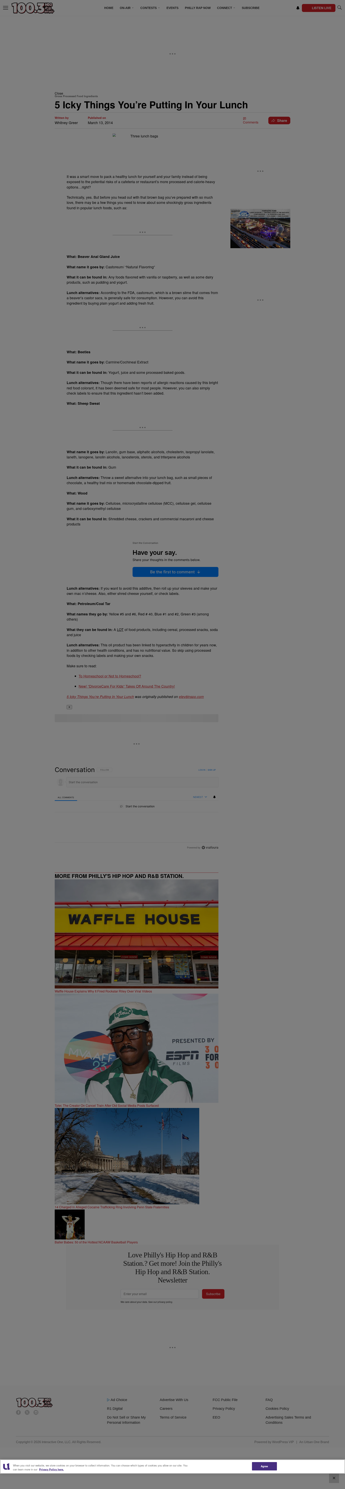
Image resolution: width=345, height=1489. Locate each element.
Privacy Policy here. (51, 1469)
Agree (264, 1466)
